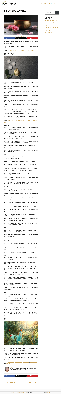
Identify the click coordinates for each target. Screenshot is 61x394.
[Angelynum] (12, 4)
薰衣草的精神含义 (13, 50)
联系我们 (21, 392)
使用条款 (25, 392)
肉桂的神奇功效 (33, 362)
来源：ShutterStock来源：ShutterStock (21, 36)
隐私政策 (13, 392)
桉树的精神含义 (21, 50)
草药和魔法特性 (11, 362)
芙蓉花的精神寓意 (11, 120)
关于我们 (17, 392)
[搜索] (57, 12)
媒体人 (48, 392)
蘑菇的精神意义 (19, 120)
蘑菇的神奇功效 (26, 120)
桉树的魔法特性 (30, 50)
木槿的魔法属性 (9, 363)
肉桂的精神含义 (26, 362)
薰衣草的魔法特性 (18, 362)
